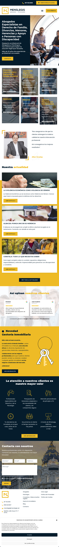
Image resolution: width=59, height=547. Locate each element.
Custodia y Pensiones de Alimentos (47, 73)
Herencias (7, 99)
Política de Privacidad (24, 478)
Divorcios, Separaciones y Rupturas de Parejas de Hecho (10, 73)
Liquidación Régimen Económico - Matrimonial (28, 74)
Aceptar (29, 535)
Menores (26, 100)
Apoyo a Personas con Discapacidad (48, 102)
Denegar (29, 539)
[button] (56, 520)
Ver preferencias (29, 543)
